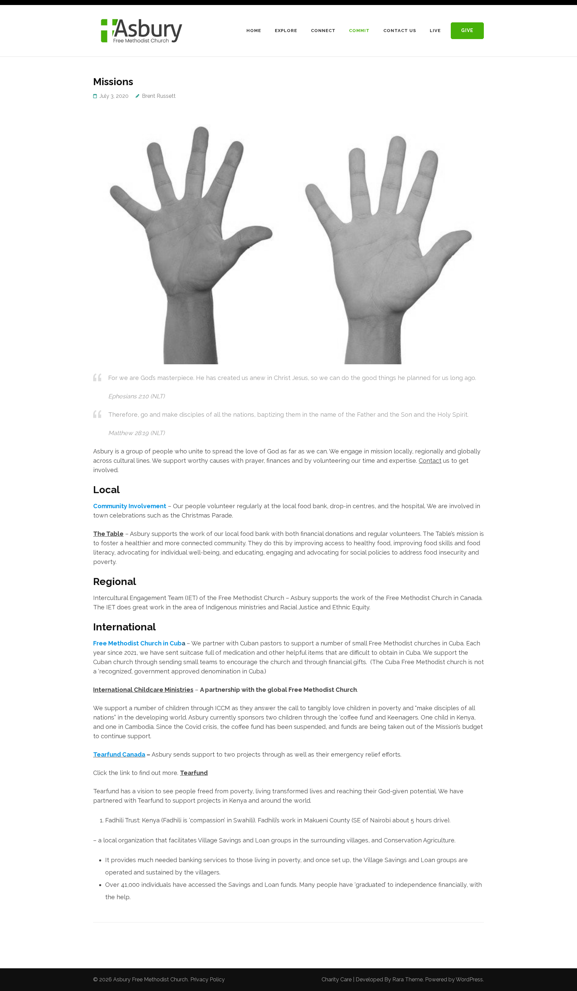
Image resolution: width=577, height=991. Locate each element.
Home (253, 30)
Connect (323, 30)
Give (467, 30)
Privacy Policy (207, 979)
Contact (430, 460)
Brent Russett (159, 96)
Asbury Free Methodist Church (150, 979)
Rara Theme (407, 979)
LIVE (435, 30)
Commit (359, 30)
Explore (286, 30)
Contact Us (399, 30)
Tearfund (194, 772)
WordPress (469, 979)
